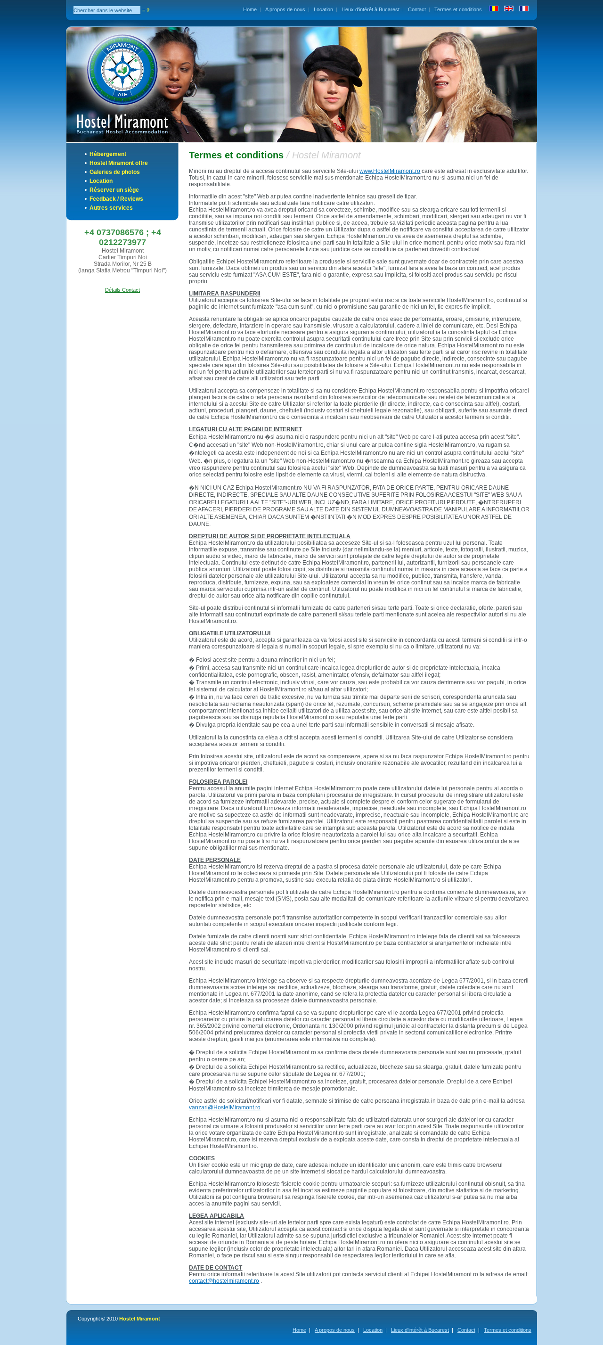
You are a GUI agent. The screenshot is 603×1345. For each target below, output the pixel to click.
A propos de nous (285, 9)
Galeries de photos (115, 172)
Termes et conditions (458, 9)
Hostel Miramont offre (119, 163)
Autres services (111, 208)
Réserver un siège (114, 190)
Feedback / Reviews (116, 199)
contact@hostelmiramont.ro (224, 1281)
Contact (417, 9)
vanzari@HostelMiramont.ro (225, 1107)
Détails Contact (122, 290)
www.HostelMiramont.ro (389, 171)
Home (250, 9)
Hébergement (108, 154)
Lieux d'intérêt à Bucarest (370, 9)
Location (323, 9)
